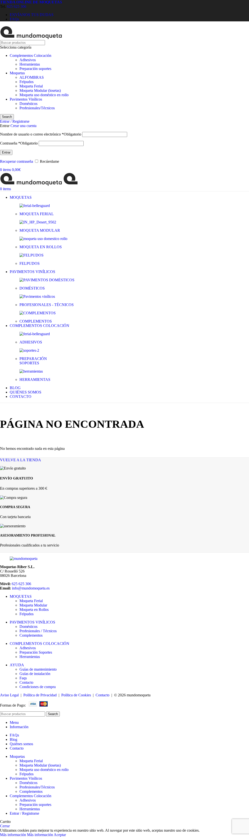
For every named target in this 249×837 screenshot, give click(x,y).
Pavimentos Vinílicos (26, 99)
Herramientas (29, 64)
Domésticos (28, 104)
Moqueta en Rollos (34, 609)
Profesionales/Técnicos (37, 108)
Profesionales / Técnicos (38, 631)
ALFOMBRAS (31, 77)
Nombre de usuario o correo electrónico (40, 134)
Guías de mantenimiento (38, 669)
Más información (26, 835)
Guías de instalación (34, 674)
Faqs (23, 678)
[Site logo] (31, 38)
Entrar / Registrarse (24, 813)
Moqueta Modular (33, 605)
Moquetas (17, 73)
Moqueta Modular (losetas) (40, 90)
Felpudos (26, 82)
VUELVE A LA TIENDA (20, 460)
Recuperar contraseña (16, 161)
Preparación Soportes (35, 652)
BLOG (15, 388)
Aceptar (60, 835)
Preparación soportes (35, 69)
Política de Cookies (76, 695)
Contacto (26, 682)
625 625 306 (16, 6)
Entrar (6, 152)
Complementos (31, 635)
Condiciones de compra (37, 687)
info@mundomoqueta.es (31, 588)
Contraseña (19, 143)
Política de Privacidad (40, 695)
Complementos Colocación (30, 55)
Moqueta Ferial (31, 86)
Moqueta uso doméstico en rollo (44, 95)
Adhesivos (27, 60)
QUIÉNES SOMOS (25, 392)
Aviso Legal (9, 695)
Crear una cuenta (23, 126)
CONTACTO (20, 396)
